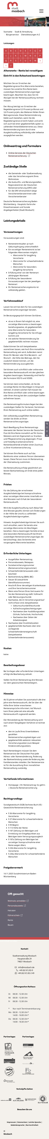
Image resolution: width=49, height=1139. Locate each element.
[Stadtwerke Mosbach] (6, 1099)
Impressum (11, 1122)
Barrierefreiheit (32, 1125)
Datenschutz (22, 1122)
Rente (10, 920)
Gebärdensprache (17, 1125)
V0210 (20, 378)
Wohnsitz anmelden (17, 900)
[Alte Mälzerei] (18, 1099)
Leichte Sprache (35, 1122)
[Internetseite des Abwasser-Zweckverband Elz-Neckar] (42, 1099)
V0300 (29, 378)
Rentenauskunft (20, 702)
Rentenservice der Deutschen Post (19, 753)
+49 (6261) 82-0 (26, 970)
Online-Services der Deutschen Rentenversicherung (22, 154)
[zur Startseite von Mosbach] (14, 7)
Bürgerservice (12, 34)
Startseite (8, 31)
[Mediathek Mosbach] (30, 1099)
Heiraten (12, 910)
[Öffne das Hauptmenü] (41, 11)
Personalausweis (15, 905)
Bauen (10, 925)
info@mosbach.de (26, 967)
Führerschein (14, 915)
